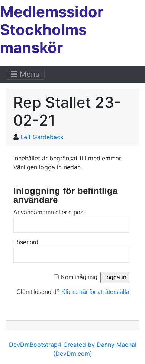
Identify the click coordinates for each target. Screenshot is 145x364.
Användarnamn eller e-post (49, 212)
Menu (28, 74)
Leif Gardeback (42, 137)
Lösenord (25, 242)
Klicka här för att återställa (95, 292)
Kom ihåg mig (79, 277)
